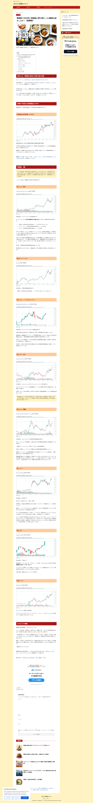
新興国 (18, 689)
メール (19, 719)
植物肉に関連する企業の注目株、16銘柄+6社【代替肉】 (36, 754)
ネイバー (21, 67)
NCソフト (21, 70)
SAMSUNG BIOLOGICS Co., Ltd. (23, 304)
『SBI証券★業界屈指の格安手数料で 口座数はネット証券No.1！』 (38, 82)
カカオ (21, 68)
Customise (8, 797)
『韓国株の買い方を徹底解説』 (41, 93)
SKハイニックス (23, 61)
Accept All (25, 797)
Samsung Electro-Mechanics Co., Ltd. (24, 413)
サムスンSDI (22, 64)
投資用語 (38, 7)
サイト (19, 724)
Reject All (16, 797)
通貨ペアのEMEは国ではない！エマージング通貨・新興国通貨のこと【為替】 (36, 788)
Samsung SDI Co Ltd (20, 358)
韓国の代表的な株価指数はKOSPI (24, 56)
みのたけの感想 (21, 71)
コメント (20, 698)
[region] (16, 793)
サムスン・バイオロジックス (25, 63)
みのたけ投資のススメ (21, 4)
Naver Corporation (20, 472)
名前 (19, 715)
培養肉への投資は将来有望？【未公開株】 (33, 779)
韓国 (22, 689)
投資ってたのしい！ (46, 798)
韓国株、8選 (20, 59)
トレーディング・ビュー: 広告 (70, 55)
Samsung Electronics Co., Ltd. (22, 191)
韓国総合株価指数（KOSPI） (25, 57)
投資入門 (28, 7)
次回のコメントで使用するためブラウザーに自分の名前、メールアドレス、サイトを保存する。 (36, 731)
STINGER (59, 800)
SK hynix (18, 262)
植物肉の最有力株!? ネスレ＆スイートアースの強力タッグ (36, 745)
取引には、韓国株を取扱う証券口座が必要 (26, 54)
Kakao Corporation (20, 534)
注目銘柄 (18, 7)
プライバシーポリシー (48, 7)
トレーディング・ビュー (36, 684)
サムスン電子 (22, 60)
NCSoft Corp (18, 585)
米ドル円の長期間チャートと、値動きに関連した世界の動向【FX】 (34, 789)
